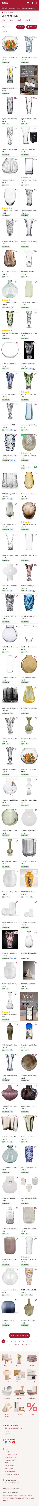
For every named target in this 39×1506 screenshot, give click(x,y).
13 (36, 749)
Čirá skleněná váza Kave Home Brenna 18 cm (17, 1167)
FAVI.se (11, 1498)
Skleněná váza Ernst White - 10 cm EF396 (16, 1198)
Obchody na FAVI (11, 1454)
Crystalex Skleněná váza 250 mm (13, 88)
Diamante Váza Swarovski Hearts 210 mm (16, 555)
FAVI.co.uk (18, 1498)
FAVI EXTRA (9, 1468)
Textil (18, 8)
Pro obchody (9, 1465)
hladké (27, 20)
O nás (7, 1451)
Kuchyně (32, 1382)
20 (36, 98)
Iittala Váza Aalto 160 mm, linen (13, 1137)
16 (17, 129)
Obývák (19, 1398)
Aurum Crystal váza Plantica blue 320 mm (16, 394)
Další (15, 1345)
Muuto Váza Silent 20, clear (11, 892)
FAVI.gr (31, 1498)
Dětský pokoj (7, 1415)
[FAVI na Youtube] (13, 1442)
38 (17, 251)
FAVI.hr (30, 1495)
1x (11, 208)
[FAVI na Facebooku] (6, 1442)
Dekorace (12, 8)
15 (17, 98)
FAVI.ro (17, 1495)
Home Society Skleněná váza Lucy (14, 861)
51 (17, 37)
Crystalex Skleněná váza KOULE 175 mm (16, 57)
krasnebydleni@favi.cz (14, 1428)
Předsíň (19, 1414)
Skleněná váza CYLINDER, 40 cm (13, 677)
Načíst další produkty (18, 1335)
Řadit (21, 27)
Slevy (32, 1414)
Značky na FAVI (10, 1457)
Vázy (11, 12)
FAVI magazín (9, 1463)
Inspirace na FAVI (11, 1460)
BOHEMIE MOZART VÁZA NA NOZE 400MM (17, 769)
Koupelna (7, 1398)
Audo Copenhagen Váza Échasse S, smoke (16, 524)
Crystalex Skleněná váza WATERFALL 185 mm (18, 180)
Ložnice (32, 1398)
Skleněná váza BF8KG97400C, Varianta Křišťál (18, 425)
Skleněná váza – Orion (10, 211)
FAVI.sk (5, 1495)
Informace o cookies (12, 1474)
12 (36, 37)
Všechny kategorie (28, 8)
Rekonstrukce (20, 1382)
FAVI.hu (24, 1495)
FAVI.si (5, 1501)
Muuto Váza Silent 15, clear (11, 984)
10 (36, 129)
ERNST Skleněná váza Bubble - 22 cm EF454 (18, 647)
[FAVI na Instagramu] (10, 1442)
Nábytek (4, 8)
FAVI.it (5, 1498)
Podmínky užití (10, 1471)
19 (36, 159)
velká (11, 20)
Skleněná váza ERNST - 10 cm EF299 (15, 800)
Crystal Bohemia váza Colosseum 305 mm (16, 1076)
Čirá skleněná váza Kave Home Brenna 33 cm (18, 302)
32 (17, 159)
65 (17, 67)
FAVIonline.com (8, 1489)
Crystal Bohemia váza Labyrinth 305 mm (16, 149)
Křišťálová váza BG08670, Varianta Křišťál (16, 455)
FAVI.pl (11, 1495)
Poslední (25, 1345)
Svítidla (7, 1382)
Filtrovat (33, 27)
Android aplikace (13, 1483)
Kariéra (7, 1434)
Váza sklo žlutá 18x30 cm (29, 1320)
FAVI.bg (26, 1498)
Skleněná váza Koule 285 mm (12, 364)
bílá (3, 20)
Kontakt (7, 1431)
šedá (19, 20)
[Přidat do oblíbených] (35, 282)
